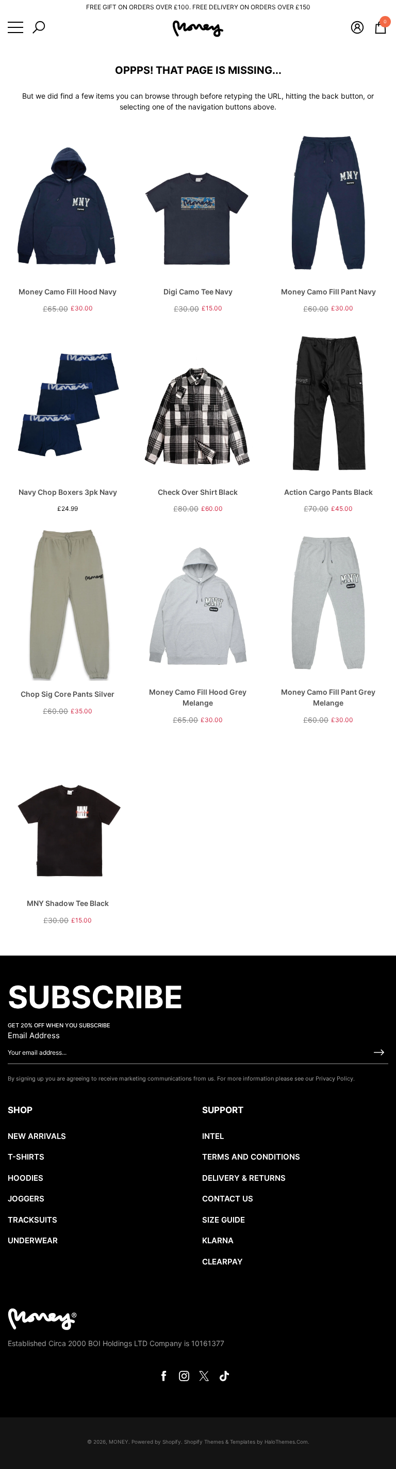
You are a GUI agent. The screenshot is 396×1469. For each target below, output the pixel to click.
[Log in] (357, 27)
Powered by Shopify (156, 1442)
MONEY (118, 1442)
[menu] (15, 27)
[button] (38, 27)
